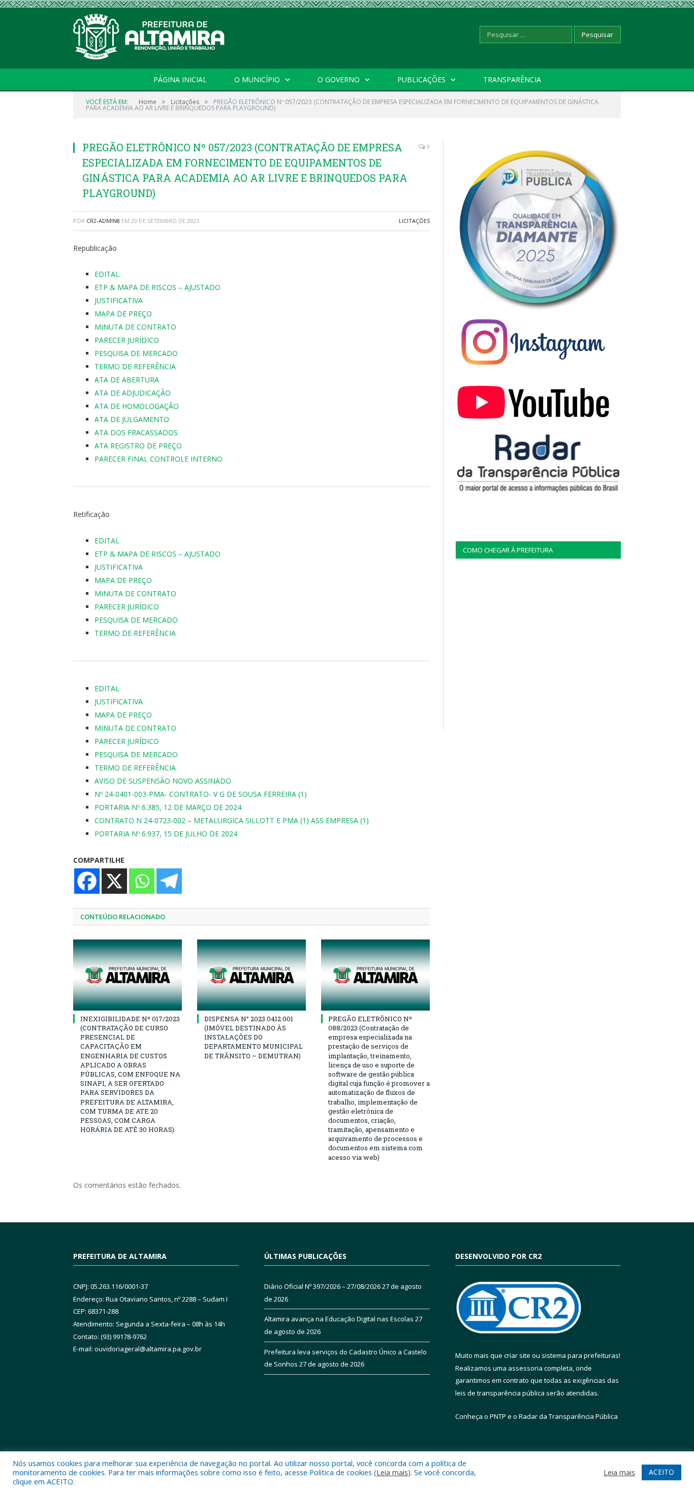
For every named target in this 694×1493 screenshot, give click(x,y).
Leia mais (392, 1472)
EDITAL (106, 274)
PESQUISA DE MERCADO (136, 353)
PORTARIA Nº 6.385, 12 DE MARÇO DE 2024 (167, 807)
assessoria (525, 1368)
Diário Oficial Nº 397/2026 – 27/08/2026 (322, 1286)
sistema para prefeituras (580, 1355)
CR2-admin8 (103, 220)
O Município (257, 79)
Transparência (512, 79)
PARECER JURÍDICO (126, 340)
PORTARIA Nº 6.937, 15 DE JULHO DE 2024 (165, 833)
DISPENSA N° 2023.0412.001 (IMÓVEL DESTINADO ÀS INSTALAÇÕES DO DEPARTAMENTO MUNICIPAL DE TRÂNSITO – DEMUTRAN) (253, 1037)
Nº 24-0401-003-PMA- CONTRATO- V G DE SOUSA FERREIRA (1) (200, 794)
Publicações (421, 79)
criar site (517, 1355)
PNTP (498, 1416)
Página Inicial (180, 79)
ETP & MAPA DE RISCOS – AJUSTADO (157, 287)
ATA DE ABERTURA (126, 379)
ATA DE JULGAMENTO (131, 419)
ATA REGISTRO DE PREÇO (138, 445)
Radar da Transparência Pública (568, 1416)
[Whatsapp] (141, 881)
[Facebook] (87, 881)
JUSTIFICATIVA (118, 300)
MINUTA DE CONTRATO (135, 327)
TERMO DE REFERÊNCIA (135, 366)
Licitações (414, 220)
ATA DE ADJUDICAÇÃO (132, 393)
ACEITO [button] (661, 1472)
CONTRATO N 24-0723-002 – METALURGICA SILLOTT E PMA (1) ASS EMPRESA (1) (231, 820)
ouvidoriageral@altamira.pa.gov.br (148, 1348)
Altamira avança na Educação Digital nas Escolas (339, 1318)
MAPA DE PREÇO (123, 313)
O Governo (339, 79)
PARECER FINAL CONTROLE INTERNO (158, 459)
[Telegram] (169, 881)
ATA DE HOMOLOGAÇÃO (136, 406)
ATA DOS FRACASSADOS (136, 432)
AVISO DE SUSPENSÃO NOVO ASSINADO (162, 781)
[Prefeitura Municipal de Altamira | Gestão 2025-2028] (149, 34)
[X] (114, 881)
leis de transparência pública (500, 1393)
